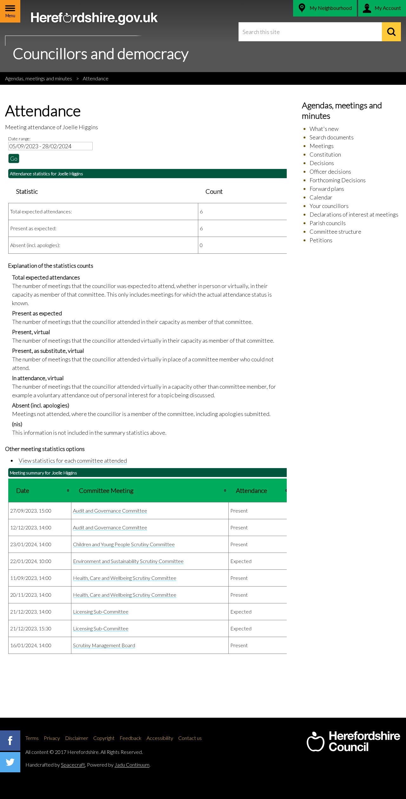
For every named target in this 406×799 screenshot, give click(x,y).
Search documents (332, 137)
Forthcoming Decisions (338, 180)
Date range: (19, 138)
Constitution (325, 154)
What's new (324, 128)
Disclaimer (76, 738)
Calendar (321, 197)
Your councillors (329, 205)
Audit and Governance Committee (110, 510)
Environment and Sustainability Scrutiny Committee (128, 561)
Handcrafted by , (55, 765)
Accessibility (160, 738)
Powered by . (118, 765)
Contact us (190, 738)
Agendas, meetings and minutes (38, 78)
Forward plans (327, 188)
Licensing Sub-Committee (100, 611)
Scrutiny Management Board (104, 645)
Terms (32, 738)
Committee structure (335, 231)
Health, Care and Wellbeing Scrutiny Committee (124, 578)
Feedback (130, 738)
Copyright (104, 738)
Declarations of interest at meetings (354, 214)
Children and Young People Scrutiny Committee (124, 544)
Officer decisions (330, 171)
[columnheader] (40, 490)
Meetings (322, 145)
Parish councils (328, 222)
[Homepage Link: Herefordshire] (353, 741)
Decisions (322, 162)
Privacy (52, 738)
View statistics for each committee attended (73, 460)
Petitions (321, 240)
